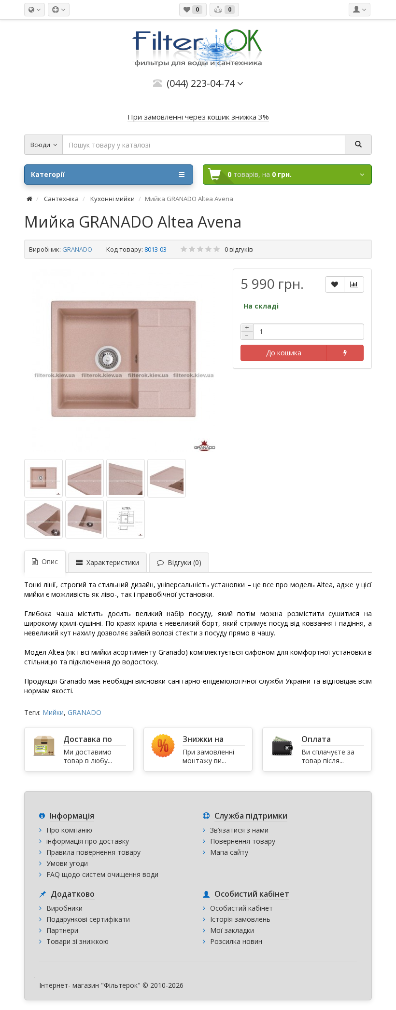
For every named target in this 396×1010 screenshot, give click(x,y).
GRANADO (77, 249)
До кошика (283, 352)
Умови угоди (67, 863)
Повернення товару (242, 841)
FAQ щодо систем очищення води (102, 874)
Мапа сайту (229, 852)
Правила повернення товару (93, 852)
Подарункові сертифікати (88, 919)
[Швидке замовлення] (345, 353)
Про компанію (69, 830)
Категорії (48, 174)
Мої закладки (232, 930)
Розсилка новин (236, 941)
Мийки (53, 712)
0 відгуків (239, 249)
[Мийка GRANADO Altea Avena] (123, 360)
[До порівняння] (354, 284)
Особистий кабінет (241, 908)
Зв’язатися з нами (239, 830)
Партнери (62, 930)
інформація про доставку (87, 841)
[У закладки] (334, 284)
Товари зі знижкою (77, 941)
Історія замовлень (240, 919)
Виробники (64, 908)
